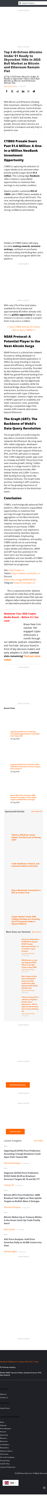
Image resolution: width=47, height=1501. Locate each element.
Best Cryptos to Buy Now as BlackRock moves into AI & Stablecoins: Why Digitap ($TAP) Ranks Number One (30, 982)
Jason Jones (9, 1229)
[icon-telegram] (6, 1383)
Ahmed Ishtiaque (12, 1163)
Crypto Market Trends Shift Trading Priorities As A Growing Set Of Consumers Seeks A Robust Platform (25, 920)
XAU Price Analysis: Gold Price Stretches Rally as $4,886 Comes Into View (23, 1242)
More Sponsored (36, 811)
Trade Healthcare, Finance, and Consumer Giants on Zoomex (25, 864)
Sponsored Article (10, 86)
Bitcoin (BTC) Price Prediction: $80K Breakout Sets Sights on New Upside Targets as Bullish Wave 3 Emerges (23, 797)
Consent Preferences (7, 1467)
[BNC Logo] (23, 1357)
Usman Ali (9, 1185)
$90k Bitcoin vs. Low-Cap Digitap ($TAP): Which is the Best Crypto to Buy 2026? (30, 963)
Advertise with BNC (24, 47)
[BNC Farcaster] (32, 1383)
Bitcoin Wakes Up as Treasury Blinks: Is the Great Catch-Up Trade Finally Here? (23, 1220)
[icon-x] (15, 1383)
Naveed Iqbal (10, 1251)
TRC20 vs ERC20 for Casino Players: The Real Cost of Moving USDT (26, 837)
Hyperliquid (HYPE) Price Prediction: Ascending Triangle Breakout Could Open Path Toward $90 (25, 734)
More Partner (36, 932)
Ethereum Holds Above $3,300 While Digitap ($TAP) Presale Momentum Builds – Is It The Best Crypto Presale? (30, 945)
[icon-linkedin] (10, 1383)
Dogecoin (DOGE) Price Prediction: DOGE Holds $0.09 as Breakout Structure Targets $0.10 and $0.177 (25, 767)
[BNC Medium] (24, 1383)
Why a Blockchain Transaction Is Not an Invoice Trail (26, 891)
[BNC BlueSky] (28, 1383)
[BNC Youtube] (19, 1383)
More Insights (38, 1141)
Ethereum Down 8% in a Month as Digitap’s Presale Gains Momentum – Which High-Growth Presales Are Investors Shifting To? (30, 1004)
